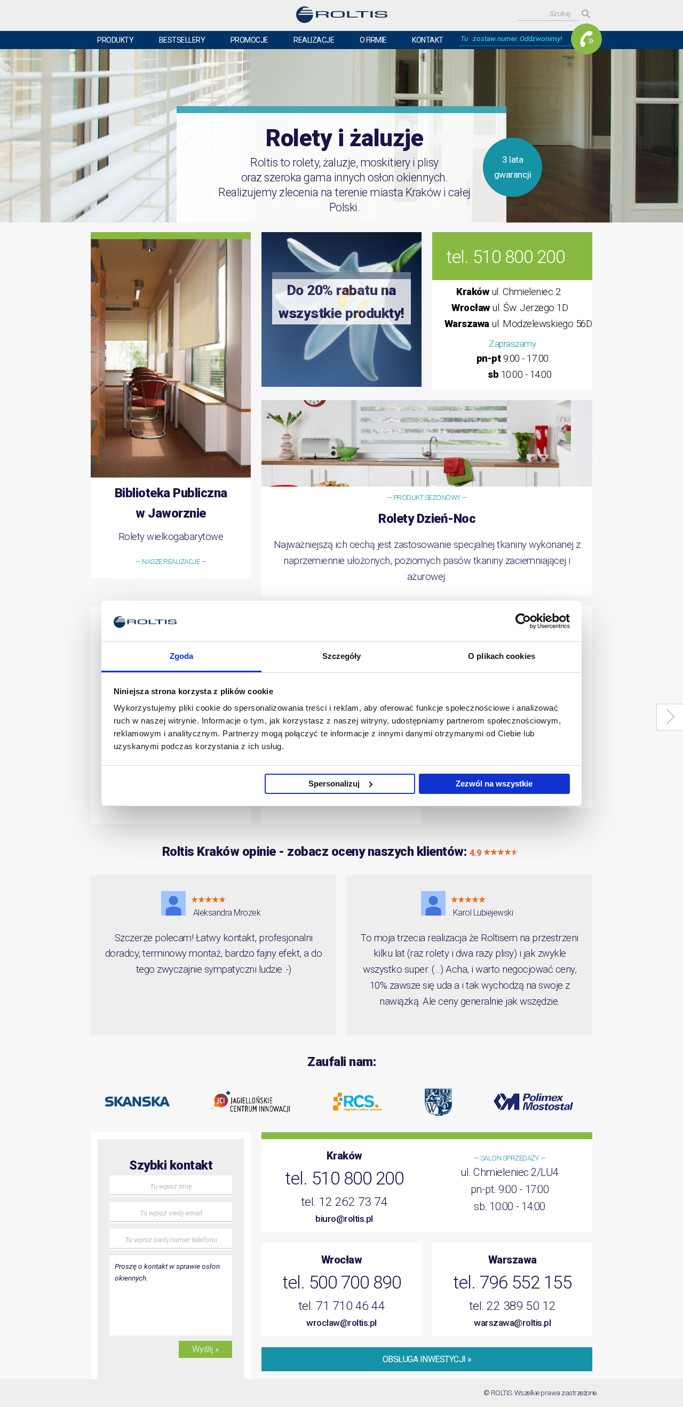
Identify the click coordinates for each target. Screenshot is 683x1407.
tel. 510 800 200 (505, 257)
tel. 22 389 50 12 (512, 1306)
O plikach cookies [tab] (501, 656)
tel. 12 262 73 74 (344, 1202)
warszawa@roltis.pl (512, 1322)
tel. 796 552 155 (512, 1282)
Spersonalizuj (334, 783)
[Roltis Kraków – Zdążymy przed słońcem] (341, 17)
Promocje (249, 40)
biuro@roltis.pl (344, 1218)
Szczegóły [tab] (341, 656)
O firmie (373, 40)
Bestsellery (182, 40)
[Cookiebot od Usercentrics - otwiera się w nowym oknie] (523, 621)
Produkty (115, 40)
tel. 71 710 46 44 (341, 1306)
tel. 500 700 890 (341, 1282)
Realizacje (313, 40)
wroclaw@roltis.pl (341, 1322)
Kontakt (427, 40)
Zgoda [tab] (182, 656)
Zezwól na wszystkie (494, 783)
